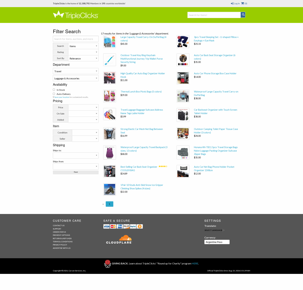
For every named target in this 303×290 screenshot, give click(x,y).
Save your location (61, 97)
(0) (245, 3)
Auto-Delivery (63, 94)
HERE (195, 263)
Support (57, 229)
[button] (103, 204)
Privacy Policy (60, 245)
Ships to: (57, 150)
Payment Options (61, 235)
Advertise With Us (61, 248)
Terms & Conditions (62, 241)
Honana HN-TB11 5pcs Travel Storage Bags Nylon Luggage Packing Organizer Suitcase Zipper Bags (216, 150)
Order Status (59, 232)
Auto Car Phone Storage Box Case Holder (215, 73)
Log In (237, 3)
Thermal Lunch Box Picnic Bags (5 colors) (141, 91)
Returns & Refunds (62, 238)
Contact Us (58, 225)
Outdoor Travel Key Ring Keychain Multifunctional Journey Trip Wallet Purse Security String (142, 58)
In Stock (60, 90)
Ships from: (58, 161)
